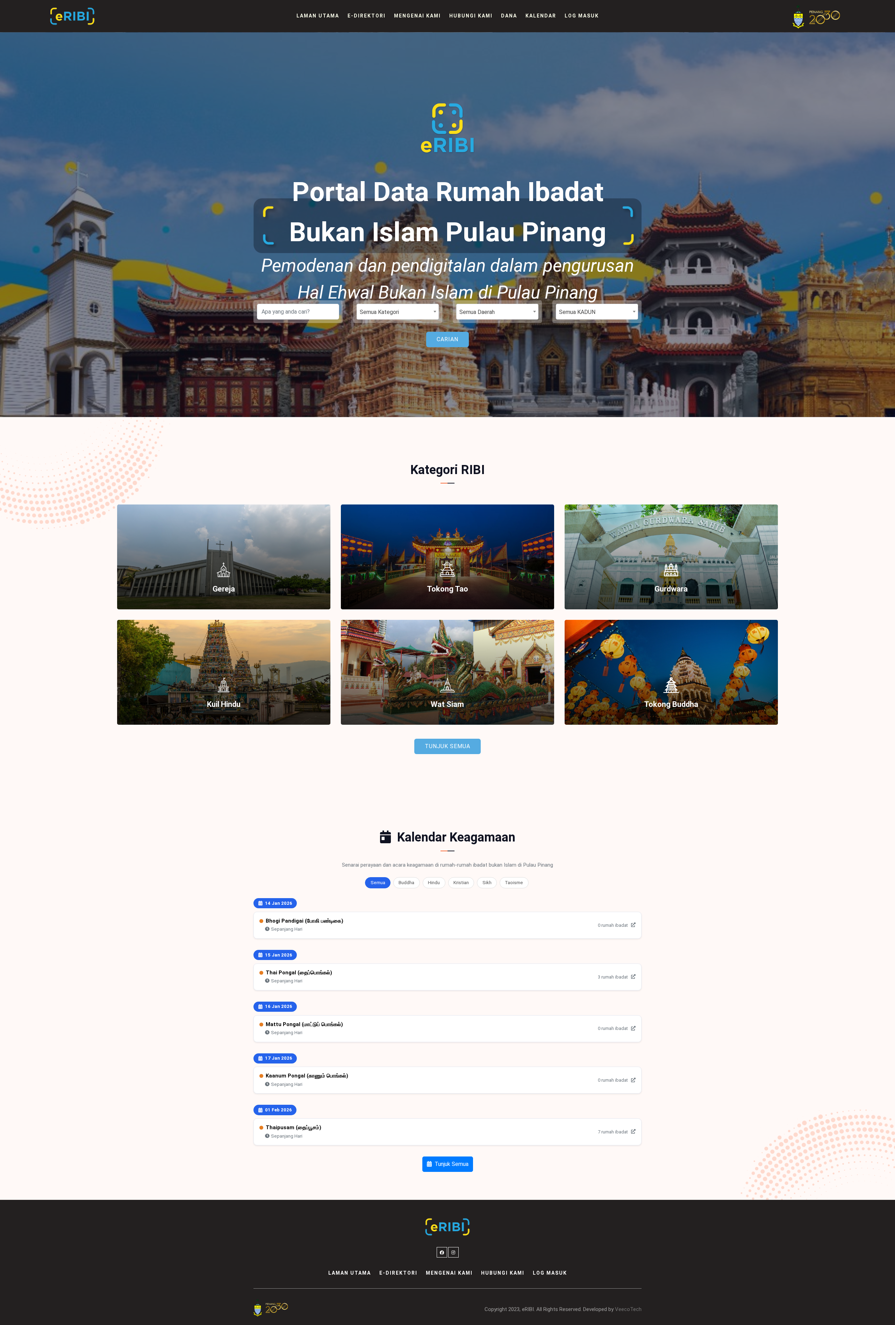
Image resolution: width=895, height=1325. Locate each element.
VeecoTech (628, 1309)
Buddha (406, 882)
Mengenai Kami (417, 16)
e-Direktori (367, 16)
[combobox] (398, 312)
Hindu (434, 882)
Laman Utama (317, 16)
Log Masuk (582, 16)
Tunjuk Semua (447, 746)
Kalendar (540, 16)
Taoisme (514, 882)
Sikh (487, 882)
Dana (509, 16)
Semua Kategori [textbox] (379, 312)
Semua (378, 882)
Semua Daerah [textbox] (477, 312)
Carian (447, 339)
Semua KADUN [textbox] (577, 312)
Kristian (461, 882)
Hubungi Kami (471, 16)
